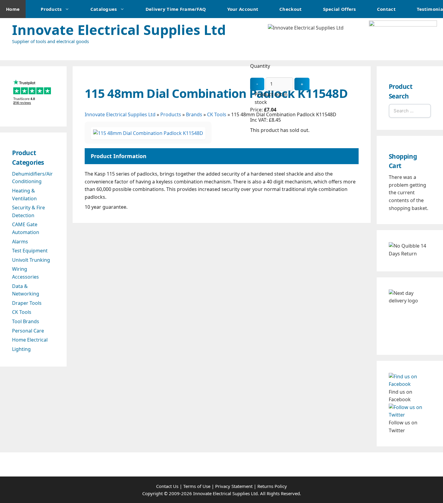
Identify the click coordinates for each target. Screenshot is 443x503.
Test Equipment (30, 250)
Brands (194, 114)
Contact (386, 9)
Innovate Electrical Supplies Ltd (119, 29)
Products (51, 9)
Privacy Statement (234, 486)
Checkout (290, 9)
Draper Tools (27, 303)
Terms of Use (196, 486)
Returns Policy (272, 486)
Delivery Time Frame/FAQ (176, 9)
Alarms (20, 241)
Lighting (21, 349)
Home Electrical (30, 339)
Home (13, 9)
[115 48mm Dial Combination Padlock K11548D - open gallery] (148, 133)
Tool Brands (25, 321)
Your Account (243, 9)
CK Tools (21, 312)
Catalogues (103, 9)
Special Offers (339, 9)
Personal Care (28, 330)
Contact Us (167, 486)
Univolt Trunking (31, 260)
